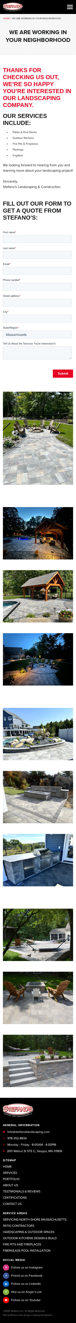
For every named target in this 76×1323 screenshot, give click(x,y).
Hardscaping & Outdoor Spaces (28, 1232)
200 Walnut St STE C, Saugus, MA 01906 (34, 1151)
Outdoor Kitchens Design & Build (30, 1238)
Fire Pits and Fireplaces (22, 1244)
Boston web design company (25, 1315)
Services (10, 1173)
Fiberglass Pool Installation (26, 1251)
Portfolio (11, 1179)
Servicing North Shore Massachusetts (34, 1220)
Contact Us (12, 1204)
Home (7, 1167)
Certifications (15, 1198)
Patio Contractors (18, 1226)
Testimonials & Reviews (21, 1191)
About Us (10, 1185)
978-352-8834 (17, 1138)
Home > (7, 18)
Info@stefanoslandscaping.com (28, 1132)
